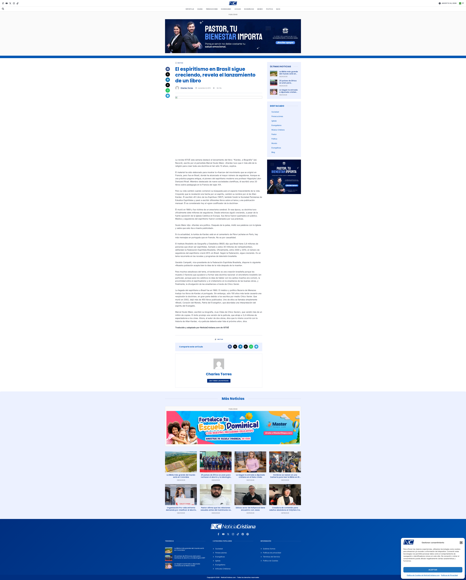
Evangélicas (249, 9)
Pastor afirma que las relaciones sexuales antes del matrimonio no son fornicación (216, 509)
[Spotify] (247, 534)
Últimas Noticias (280, 66)
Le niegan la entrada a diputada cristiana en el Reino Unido (288, 92)
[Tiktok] (18, 3)
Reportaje (190, 9)
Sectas (180, 63)
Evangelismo (226, 9)
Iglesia (200, 9)
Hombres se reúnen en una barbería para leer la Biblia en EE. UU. (285, 477)
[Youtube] (7, 3)
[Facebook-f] (3, 3)
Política (269, 9)
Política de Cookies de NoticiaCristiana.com (423, 575)
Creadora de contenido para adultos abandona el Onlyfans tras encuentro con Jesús (285, 509)
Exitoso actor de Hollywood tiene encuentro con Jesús (250, 508)
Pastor (274, 134)
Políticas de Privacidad (449, 575)
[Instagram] (14, 3)
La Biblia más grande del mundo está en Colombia (288, 73)
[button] (461, 542)
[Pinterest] (242, 534)
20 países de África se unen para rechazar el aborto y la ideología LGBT (288, 84)
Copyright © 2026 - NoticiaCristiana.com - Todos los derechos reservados (233, 577)
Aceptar (433, 570)
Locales (238, 9)
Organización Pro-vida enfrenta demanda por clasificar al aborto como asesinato (181, 509)
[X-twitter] (10, 3)
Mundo (260, 9)
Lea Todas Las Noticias (219, 381)
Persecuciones (212, 9)
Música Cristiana (278, 130)
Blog (278, 9)
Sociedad (275, 112)
